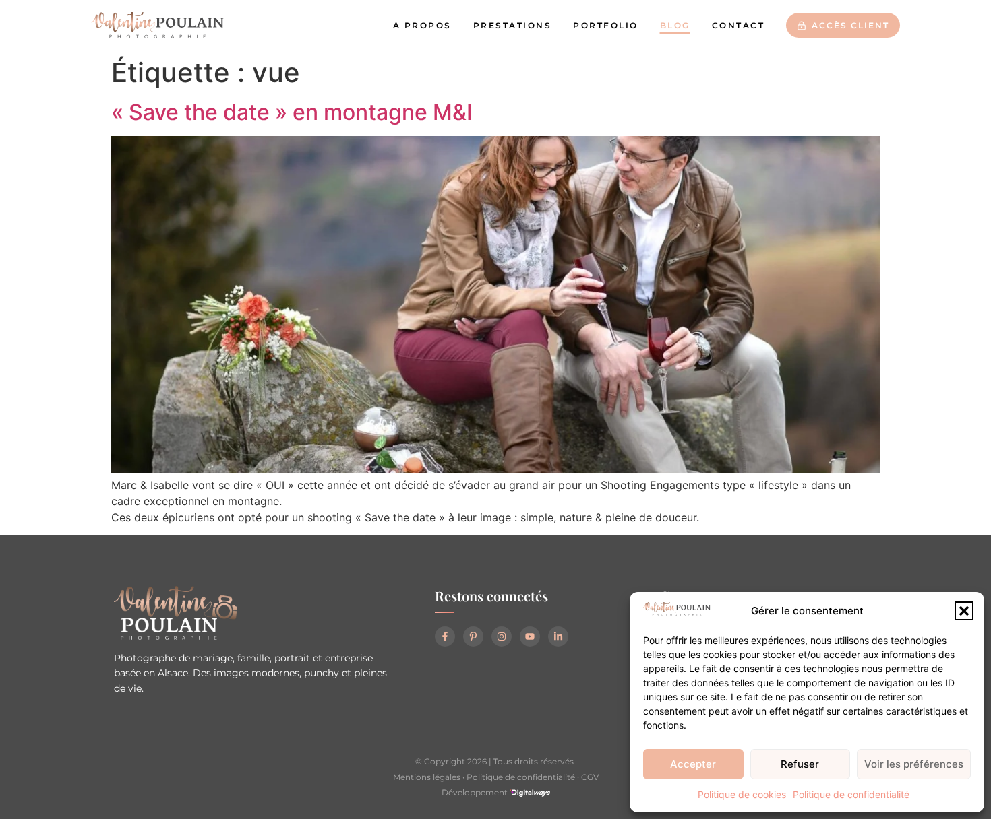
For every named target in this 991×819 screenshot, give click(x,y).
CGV (590, 777)
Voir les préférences (913, 764)
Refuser (800, 764)
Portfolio (605, 25)
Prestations (512, 25)
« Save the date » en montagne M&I (292, 112)
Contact (738, 25)
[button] (964, 611)
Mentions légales (426, 777)
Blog (675, 25)
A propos (422, 25)
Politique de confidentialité (851, 794)
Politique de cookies (742, 794)
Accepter (693, 764)
